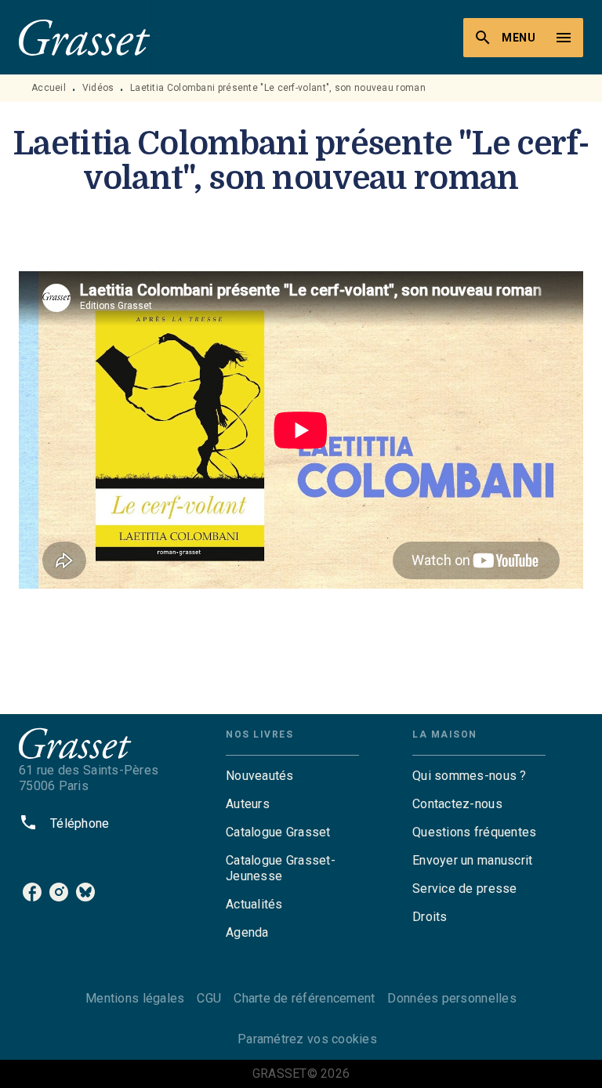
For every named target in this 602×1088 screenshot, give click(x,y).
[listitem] (32, 892)
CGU (209, 998)
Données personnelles (451, 998)
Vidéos (98, 87)
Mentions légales (134, 998)
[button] (292, 776)
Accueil (48, 87)
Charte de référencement (304, 998)
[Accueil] (84, 37)
